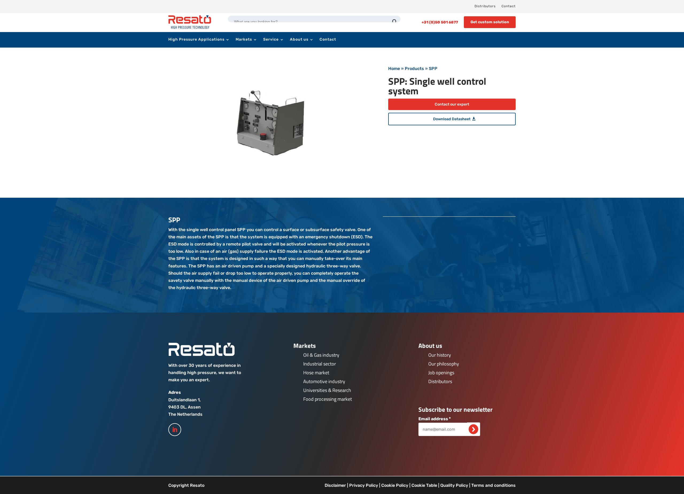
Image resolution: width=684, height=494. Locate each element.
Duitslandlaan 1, (184, 399)
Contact (509, 6)
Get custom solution (490, 22)
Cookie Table (424, 485)
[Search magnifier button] (394, 21)
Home (394, 68)
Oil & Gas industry (321, 355)
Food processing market (327, 399)
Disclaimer (335, 485)
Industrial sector (319, 363)
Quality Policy (454, 485)
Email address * (434, 418)
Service (271, 40)
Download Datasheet (452, 119)
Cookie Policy (394, 485)
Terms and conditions (493, 485)
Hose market (316, 372)
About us (299, 40)
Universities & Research (327, 390)
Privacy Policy (363, 485)
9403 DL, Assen (184, 407)
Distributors (485, 6)
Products (414, 68)
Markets (244, 40)
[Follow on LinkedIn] (174, 429)
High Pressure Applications (196, 40)
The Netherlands (185, 414)
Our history (439, 355)
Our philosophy (443, 363)
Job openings (441, 372)
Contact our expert (452, 104)
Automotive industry (324, 381)
